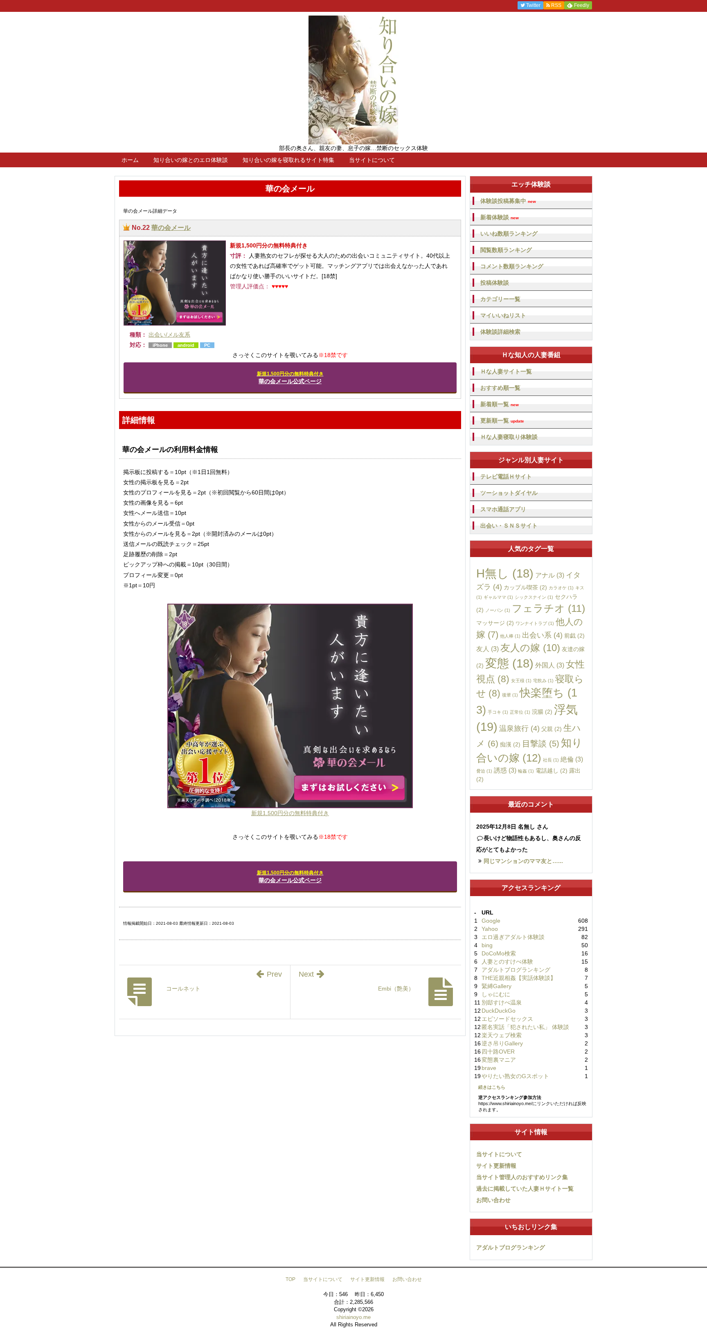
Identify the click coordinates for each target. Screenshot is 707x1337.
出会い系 (542, 635)
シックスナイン (534, 597)
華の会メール (171, 227)
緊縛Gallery (496, 986)
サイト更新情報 (496, 1165)
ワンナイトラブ (535, 623)
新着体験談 (499, 217)
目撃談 (540, 743)
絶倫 (572, 759)
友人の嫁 (530, 647)
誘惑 (505, 770)
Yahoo (490, 929)
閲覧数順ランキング (506, 250)
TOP (290, 1279)
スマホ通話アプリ (503, 509)
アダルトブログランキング (516, 969)
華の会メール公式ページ (290, 377)
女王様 (521, 680)
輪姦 (526, 770)
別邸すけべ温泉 (502, 1002)
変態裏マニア (499, 1059)
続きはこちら (491, 1087)
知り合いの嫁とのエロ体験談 (190, 160)
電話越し (551, 770)
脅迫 (484, 770)
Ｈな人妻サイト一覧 (506, 371)
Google (491, 920)
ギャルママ (498, 597)
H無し (505, 573)
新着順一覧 (499, 404)
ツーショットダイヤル (509, 493)
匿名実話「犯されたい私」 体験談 (525, 1027)
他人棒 (510, 636)
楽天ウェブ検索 (502, 1035)
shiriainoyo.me (353, 1317)
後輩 (510, 694)
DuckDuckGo (499, 1010)
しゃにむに (496, 994)
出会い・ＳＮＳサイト (509, 525)
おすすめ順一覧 (500, 388)
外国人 (549, 665)
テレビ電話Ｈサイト (506, 476)
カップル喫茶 (525, 587)
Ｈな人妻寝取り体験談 (509, 437)
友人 (487, 648)
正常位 (520, 712)
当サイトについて (372, 160)
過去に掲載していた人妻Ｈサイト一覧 (525, 1188)
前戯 (574, 635)
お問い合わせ (493, 1200)
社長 (551, 759)
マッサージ (495, 623)
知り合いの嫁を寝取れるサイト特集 (288, 160)
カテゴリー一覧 (500, 299)
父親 (551, 729)
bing (487, 945)
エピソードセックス (507, 1019)
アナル (549, 575)
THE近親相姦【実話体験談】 (519, 978)
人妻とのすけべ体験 (507, 961)
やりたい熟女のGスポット (515, 1076)
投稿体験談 (494, 282)
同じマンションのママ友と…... (523, 861)
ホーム (130, 160)
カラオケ (561, 587)
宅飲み (543, 680)
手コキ (498, 712)
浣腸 (542, 711)
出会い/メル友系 (169, 334)
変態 (509, 663)
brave (489, 1068)
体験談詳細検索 (500, 332)
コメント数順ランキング (511, 266)
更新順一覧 (502, 421)
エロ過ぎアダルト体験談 (513, 937)
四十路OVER (498, 1051)
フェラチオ (548, 608)
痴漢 (510, 744)
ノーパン (497, 610)
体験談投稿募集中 (508, 201)
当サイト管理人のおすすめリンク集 (522, 1177)
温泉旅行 (519, 728)
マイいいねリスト (503, 315)
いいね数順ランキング (509, 233)
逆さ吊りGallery (502, 1043)
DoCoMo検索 (499, 953)
